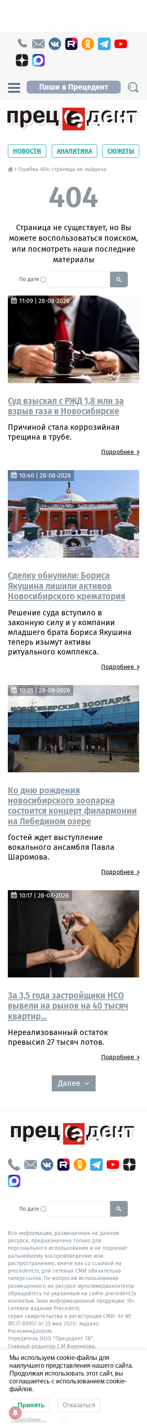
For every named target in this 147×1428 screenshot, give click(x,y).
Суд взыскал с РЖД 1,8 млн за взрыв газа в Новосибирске (66, 405)
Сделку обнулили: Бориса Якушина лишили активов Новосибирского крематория (66, 586)
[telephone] (22, 44)
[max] (38, 60)
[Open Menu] (14, 87)
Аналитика (74, 151)
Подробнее (119, 452)
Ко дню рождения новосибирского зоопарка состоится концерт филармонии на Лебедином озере (72, 806)
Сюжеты (120, 151)
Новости (27, 151)
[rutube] (71, 44)
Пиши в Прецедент (73, 87)
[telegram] (104, 44)
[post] (38, 44)
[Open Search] (133, 87)
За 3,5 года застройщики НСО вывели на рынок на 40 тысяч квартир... (68, 1006)
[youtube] (120, 44)
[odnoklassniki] (88, 44)
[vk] (55, 44)
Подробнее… (29, 1419)
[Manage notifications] (15, 1412)
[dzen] (22, 60)
